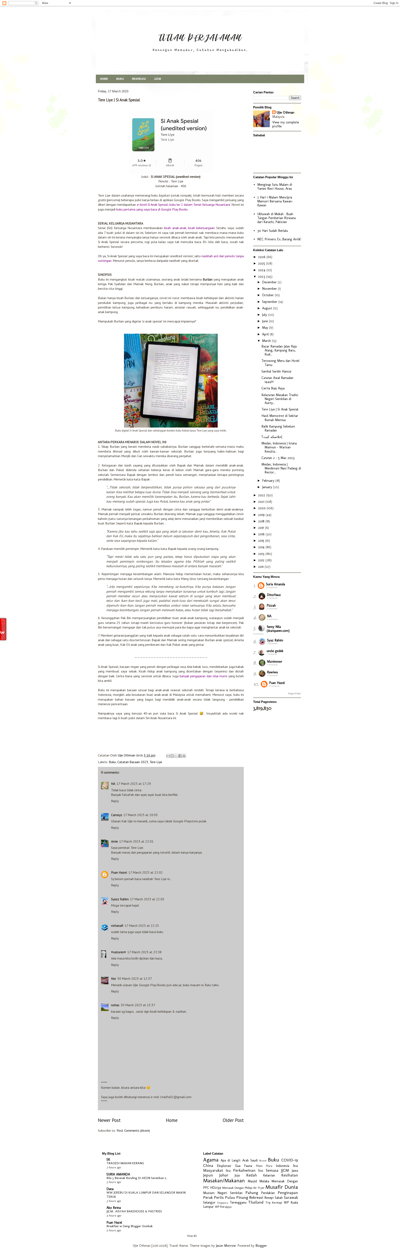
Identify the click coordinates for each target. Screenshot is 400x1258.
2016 (262, 534)
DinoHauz (274, 595)
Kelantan (269, 1175)
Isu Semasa (268, 1170)
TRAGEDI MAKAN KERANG (125, 1163)
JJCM (157, 78)
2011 (261, 567)
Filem (259, 1166)
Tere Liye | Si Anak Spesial (279, 409)
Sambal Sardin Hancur (276, 371)
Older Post (233, 1120)
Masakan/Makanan (224, 1180)
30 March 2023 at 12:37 (134, 978)
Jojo (237, 1175)
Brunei (262, 1160)
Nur (113, 978)
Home (172, 1120)
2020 (262, 508)
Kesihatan (289, 1175)
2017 (261, 528)
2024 (262, 270)
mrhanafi (117, 925)
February (268, 481)
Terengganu (238, 1202)
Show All (192, 1235)
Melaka (264, 1181)
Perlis (219, 1197)
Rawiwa (272, 672)
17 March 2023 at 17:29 (133, 783)
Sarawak (291, 1197)
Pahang (251, 1192)
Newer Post (109, 1120)
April (266, 334)
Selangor (209, 1202)
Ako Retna (113, 1208)
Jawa (295, 1171)
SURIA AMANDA (118, 1174)
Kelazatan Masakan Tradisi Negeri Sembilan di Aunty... (279, 399)
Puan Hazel (119, 872)
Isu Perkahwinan (241, 1170)
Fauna (248, 1166)
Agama (211, 1159)
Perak (208, 1197)
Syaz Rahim (275, 640)
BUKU (120, 78)
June (265, 321)
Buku (112, 762)
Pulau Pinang (236, 1197)
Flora (269, 1166)
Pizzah (271, 605)
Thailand (256, 1202)
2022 (262, 495)
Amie (114, 841)
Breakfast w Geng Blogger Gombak (129, 1226)
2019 (262, 515)
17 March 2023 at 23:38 (144, 952)
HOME (104, 78)
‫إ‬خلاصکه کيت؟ (271, 437)
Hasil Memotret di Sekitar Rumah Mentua (279, 418)
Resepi (269, 1198)
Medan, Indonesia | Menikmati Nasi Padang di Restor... (281, 468)
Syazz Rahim (120, 899)
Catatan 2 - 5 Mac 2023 (278, 458)
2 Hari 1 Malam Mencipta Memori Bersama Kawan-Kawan (275, 201)
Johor (223, 1175)
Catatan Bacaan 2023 (132, 762)
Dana (110, 1189)
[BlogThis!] (172, 756)
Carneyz (116, 815)
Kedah (251, 1175)
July (265, 315)
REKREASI (139, 78)
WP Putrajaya (223, 1207)
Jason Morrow (226, 1246)
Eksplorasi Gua (228, 1166)
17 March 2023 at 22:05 (147, 899)
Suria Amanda (275, 584)
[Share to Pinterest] (184, 756)
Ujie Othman (285, 112)
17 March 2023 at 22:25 (142, 925)
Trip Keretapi (273, 1202)
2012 (261, 560)
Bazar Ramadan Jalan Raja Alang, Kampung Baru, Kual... (279, 350)
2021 (261, 502)
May (265, 328)
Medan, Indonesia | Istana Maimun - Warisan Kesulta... (279, 447)
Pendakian (268, 1193)
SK (108, 1159)
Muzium (209, 1193)
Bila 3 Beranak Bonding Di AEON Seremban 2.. (136, 1178)
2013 (261, 554)
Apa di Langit (230, 1160)
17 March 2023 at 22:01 (136, 841)
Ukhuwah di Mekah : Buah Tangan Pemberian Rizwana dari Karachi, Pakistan (276, 218)
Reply (115, 801)
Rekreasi (256, 1197)
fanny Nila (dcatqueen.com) (278, 629)
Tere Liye (156, 762)
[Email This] (168, 756)
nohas (115, 1005)
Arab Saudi (250, 1160)
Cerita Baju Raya (273, 388)
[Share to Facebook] (180, 756)
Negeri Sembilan (230, 1193)
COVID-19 (289, 1160)
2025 (262, 263)
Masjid (252, 1181)
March (267, 341)
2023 (262, 276)
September (270, 302)
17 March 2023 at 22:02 (145, 872)
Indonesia (282, 1166)
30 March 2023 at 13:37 (138, 1005)
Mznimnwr (274, 661)
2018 (261, 521)
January (267, 487)
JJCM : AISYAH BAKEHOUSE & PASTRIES (134, 1211)
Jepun (208, 1175)
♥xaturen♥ (118, 952)
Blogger (261, 1246)
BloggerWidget (294, 693)
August (267, 308)
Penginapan (288, 1192)
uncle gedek (275, 651)
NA (113, 783)
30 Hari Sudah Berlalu (272, 231)
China (208, 1165)
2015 (261, 541)
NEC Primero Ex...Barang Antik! (279, 239)
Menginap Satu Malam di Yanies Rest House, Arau (274, 187)
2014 (262, 547)
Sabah (279, 1198)
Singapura (222, 1202)
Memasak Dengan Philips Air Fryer (243, 1188)
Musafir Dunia (281, 1187)
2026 (262, 257)
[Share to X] (176, 756)
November (270, 289)
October (268, 295)
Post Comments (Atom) (133, 1130)
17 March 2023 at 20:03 (140, 815)
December (270, 282)
